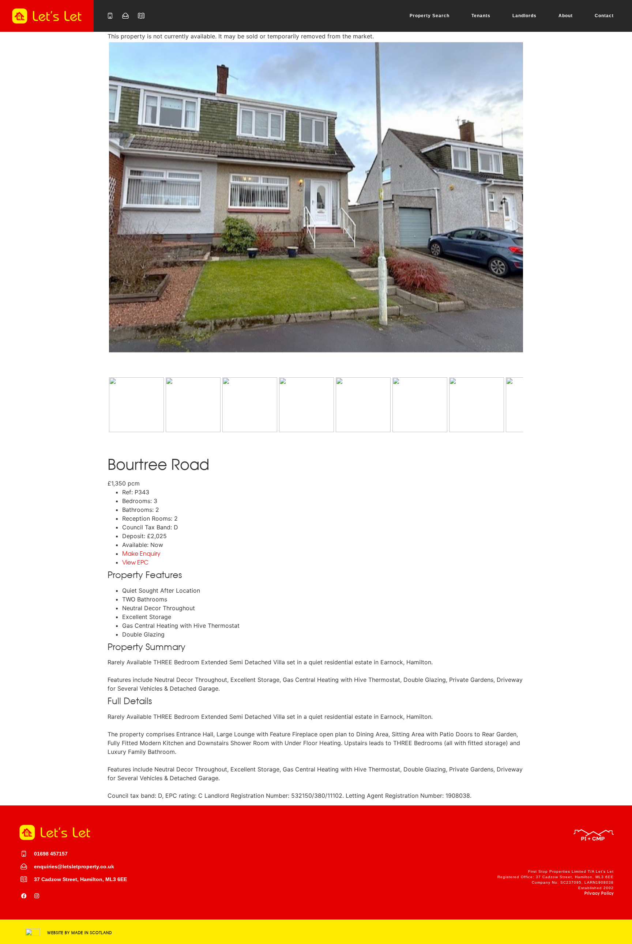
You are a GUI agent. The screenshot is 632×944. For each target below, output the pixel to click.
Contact (604, 15)
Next (534, 411)
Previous (98, 411)
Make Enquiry (141, 553)
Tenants (480, 15)
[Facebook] (23, 895)
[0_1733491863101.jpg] (316, 197)
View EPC (135, 562)
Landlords (524, 15)
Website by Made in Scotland (79, 932)
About (565, 15)
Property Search (429, 15)
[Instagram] (36, 895)
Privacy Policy (599, 893)
